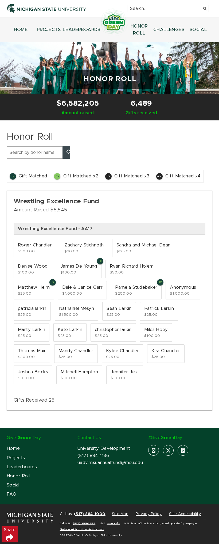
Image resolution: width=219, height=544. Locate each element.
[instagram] (183, 450)
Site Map (120, 514)
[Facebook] (153, 450)
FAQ (11, 494)
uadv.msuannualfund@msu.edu (110, 463)
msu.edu (113, 523)
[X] (168, 450)
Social (13, 485)
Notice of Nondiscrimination (82, 529)
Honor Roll (18, 476)
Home (13, 448)
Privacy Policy (149, 514)
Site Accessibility (185, 514)
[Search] (66, 152)
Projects (16, 458)
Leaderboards (22, 467)
